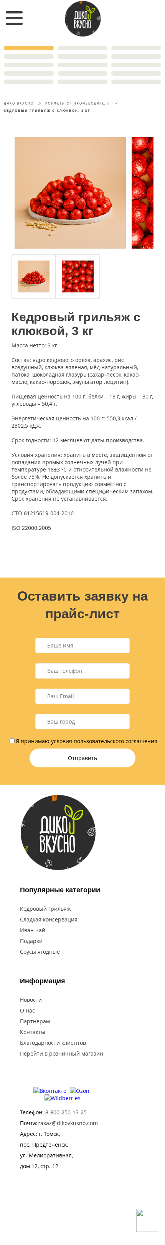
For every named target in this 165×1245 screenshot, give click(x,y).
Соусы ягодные (40, 951)
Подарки (31, 941)
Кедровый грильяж (45, 908)
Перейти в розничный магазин (61, 1053)
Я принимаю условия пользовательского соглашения (86, 741)
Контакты (32, 1032)
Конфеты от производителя (77, 103)
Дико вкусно (19, 103)
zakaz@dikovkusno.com (68, 1123)
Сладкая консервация (49, 919)
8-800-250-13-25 (66, 1112)
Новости (31, 999)
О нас (27, 1010)
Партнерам (35, 1021)
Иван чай (32, 930)
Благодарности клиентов (53, 1042)
